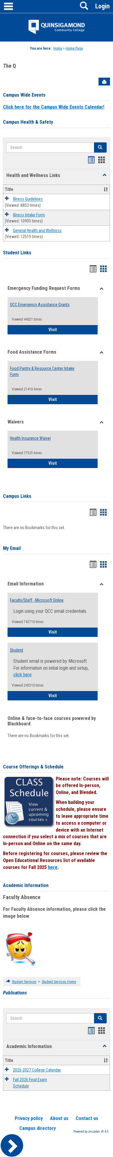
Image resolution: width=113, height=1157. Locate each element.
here (53, 867)
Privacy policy (29, 1118)
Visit (73, 329)
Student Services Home (59, 982)
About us (59, 1118)
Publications (15, 993)
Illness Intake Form (29, 214)
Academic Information (26, 885)
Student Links (17, 253)
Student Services (24, 982)
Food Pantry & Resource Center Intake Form (42, 371)
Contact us (87, 1118)
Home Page (74, 48)
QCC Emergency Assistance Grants (40, 304)
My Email (12, 548)
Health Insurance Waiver (30, 438)
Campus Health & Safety (28, 122)
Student (16, 650)
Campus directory (37, 1128)
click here (22, 675)
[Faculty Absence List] (20, 948)
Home (57, 48)
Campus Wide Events (24, 95)
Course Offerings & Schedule (33, 767)
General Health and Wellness (37, 230)
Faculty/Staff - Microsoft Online (37, 600)
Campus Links (17, 496)
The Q (9, 66)
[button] (104, 175)
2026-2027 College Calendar (37, 1070)
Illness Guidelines (28, 199)
